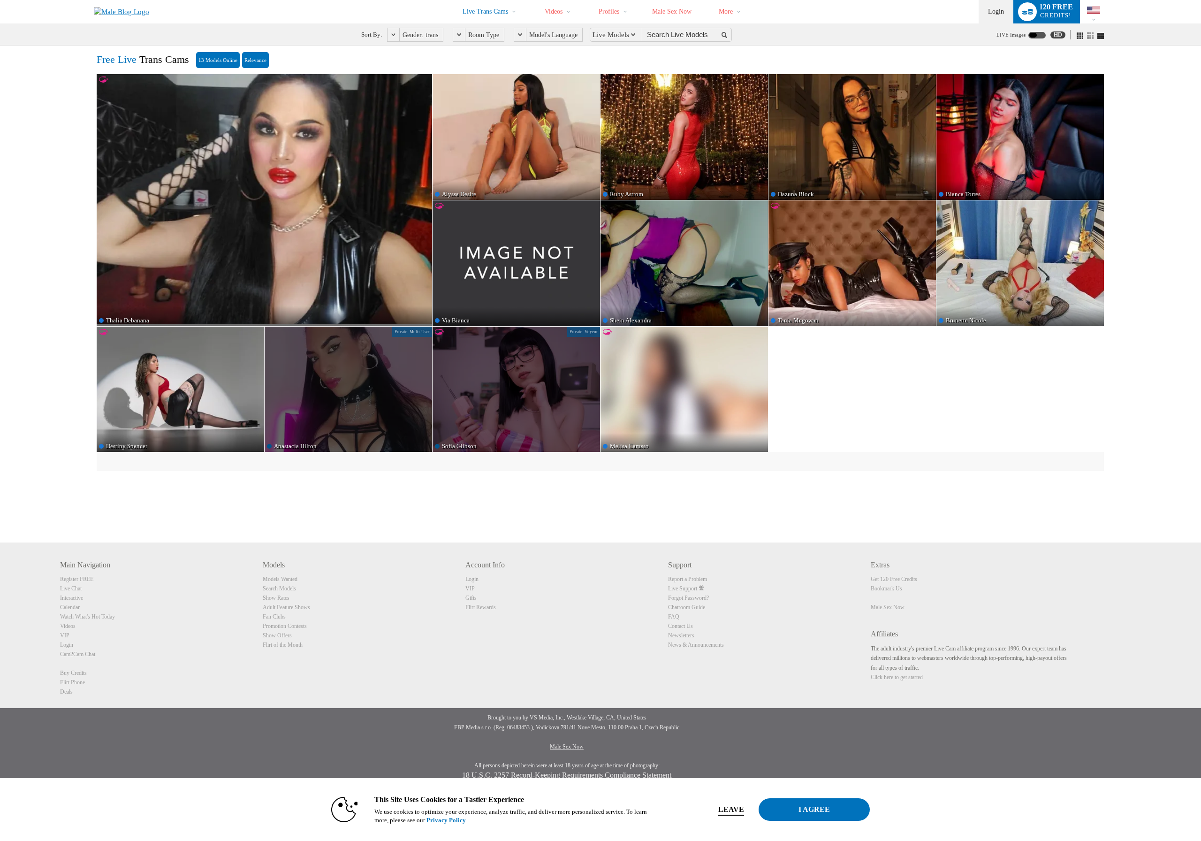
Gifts (471, 598)
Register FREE (76, 579)
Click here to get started (897, 677)
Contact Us (680, 626)
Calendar (70, 607)
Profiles (609, 11)
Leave (731, 809)
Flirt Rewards (480, 607)
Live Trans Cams (485, 11)
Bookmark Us (886, 588)
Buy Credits (73, 673)
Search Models (279, 588)
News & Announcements (696, 645)
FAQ (673, 616)
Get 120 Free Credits (894, 579)
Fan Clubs (274, 616)
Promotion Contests (285, 626)
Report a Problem (687, 579)
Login (996, 11)
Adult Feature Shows (286, 607)
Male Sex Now (672, 11)
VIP (64, 635)
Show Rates (276, 598)
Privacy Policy (446, 820)
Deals (66, 691)
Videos (553, 11)
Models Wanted (280, 579)
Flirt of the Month (283, 645)
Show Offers (277, 635)
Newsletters (681, 635)
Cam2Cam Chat (77, 654)
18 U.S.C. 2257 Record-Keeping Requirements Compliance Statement (566, 775)
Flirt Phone (72, 682)
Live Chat (71, 588)
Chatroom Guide (686, 607)
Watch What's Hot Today (87, 616)
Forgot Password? (688, 598)
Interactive (71, 598)
